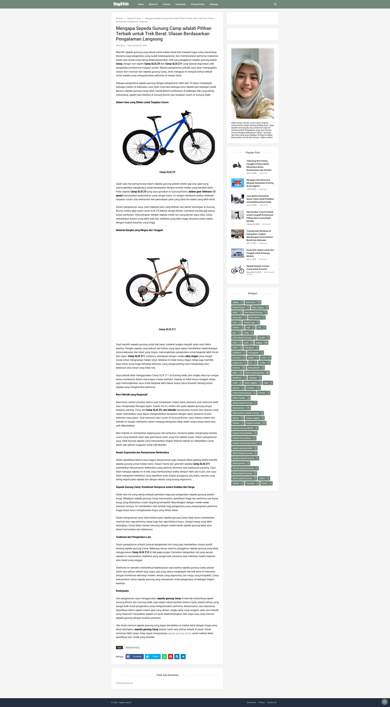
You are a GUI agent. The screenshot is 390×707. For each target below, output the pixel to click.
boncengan (239, 317)
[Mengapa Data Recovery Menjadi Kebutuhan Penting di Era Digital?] (237, 182)
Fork (250, 327)
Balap (237, 312)
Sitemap (214, 4)
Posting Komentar (124, 683)
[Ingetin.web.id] (121, 4)
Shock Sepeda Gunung (244, 453)
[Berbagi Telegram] (183, 656)
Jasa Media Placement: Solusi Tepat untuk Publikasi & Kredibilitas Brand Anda (260, 199)
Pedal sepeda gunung (244, 393)
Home (141, 4)
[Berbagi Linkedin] (176, 656)
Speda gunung (241, 463)
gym (236, 332)
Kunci (265, 358)
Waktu (266, 483)
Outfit (237, 383)
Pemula (264, 393)
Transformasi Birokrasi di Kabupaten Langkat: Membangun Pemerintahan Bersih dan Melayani (259, 235)
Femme (238, 327)
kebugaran (251, 347)
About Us (153, 4)
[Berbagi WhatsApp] (164, 656)
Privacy (262, 702)
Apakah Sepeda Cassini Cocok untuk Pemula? (257, 267)
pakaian (238, 388)
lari (253, 363)
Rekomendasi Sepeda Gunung (248, 413)
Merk (237, 373)
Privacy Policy (198, 4)
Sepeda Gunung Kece (244, 438)
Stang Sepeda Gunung (244, 473)
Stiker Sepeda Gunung (244, 478)
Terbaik (238, 483)
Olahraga (255, 378)
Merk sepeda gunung (257, 373)
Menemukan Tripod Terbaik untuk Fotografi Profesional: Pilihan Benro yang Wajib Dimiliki (260, 216)
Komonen (239, 358)
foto (261, 327)
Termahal (252, 483)
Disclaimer (181, 4)
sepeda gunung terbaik (244, 448)
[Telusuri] (275, 5)
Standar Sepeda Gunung (245, 468)
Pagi (268, 383)
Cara (237, 322)
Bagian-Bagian (241, 307)
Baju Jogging (260, 307)
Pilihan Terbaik (241, 398)
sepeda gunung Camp (179, 633)
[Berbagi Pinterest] (170, 656)
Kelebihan (239, 353)
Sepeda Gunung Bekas (244, 433)
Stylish (264, 478)
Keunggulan (255, 353)
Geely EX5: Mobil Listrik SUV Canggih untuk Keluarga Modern (260, 253)
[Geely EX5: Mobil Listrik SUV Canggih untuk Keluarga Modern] (237, 253)
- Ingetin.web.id (124, 702)
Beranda (119, 18)
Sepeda (238, 423)
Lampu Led (239, 363)
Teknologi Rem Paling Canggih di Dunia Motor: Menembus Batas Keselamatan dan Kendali (258, 165)
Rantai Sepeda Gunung (244, 403)
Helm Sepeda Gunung (244, 337)
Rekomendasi (241, 408)
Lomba (264, 363)
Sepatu (238, 418)
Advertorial (253, 302)
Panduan (253, 388)
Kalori (237, 347)
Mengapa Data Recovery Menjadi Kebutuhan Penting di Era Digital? (260, 183)
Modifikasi (239, 378)
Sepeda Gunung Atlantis (245, 428)
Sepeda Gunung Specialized (247, 443)
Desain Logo (251, 322)
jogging (261, 342)
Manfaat (239, 368)
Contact (166, 4)
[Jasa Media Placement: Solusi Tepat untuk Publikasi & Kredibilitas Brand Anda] (237, 198)
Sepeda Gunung (134, 18)
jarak (248, 342)
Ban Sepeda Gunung (255, 312)
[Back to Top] (385, 702)
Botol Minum (257, 317)
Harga (248, 332)
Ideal (237, 342)
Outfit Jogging (253, 383)
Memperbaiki (256, 368)
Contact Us (272, 702)
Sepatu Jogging (254, 418)
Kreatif (253, 358)
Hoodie (264, 337)
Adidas (238, 302)
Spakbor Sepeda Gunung (245, 458)
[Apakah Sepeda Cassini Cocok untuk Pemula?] (237, 269)
